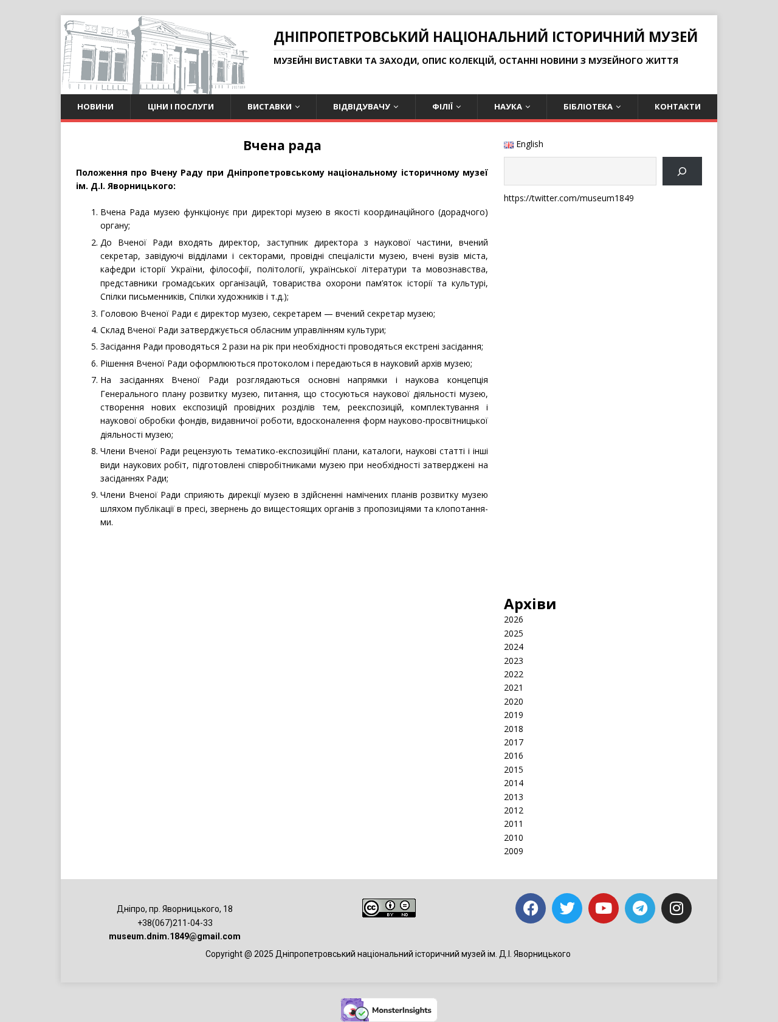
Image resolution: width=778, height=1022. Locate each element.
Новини (95, 106)
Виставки (269, 106)
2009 (513, 851)
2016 (513, 755)
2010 (513, 837)
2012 (513, 810)
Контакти (678, 106)
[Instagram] (676, 908)
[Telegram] (640, 908)
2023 (513, 660)
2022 (513, 674)
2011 (513, 823)
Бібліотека (588, 106)
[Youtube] (603, 908)
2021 (513, 687)
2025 (513, 633)
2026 (513, 619)
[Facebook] (530, 908)
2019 (513, 714)
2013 (513, 797)
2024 (513, 646)
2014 (513, 783)
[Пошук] (682, 171)
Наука (508, 106)
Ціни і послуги (181, 106)
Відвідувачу (361, 106)
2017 (513, 742)
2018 (513, 728)
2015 (513, 769)
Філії (442, 106)
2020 (513, 701)
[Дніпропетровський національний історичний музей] (155, 87)
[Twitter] (567, 908)
